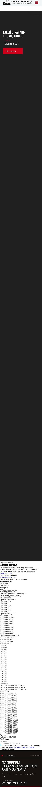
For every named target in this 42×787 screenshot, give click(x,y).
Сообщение (4, 739)
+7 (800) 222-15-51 (14, 783)
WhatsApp (4, 577)
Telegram (12, 577)
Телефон (4, 587)
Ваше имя (4, 583)
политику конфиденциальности (21, 747)
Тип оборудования (7, 591)
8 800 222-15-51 (6, 573)
